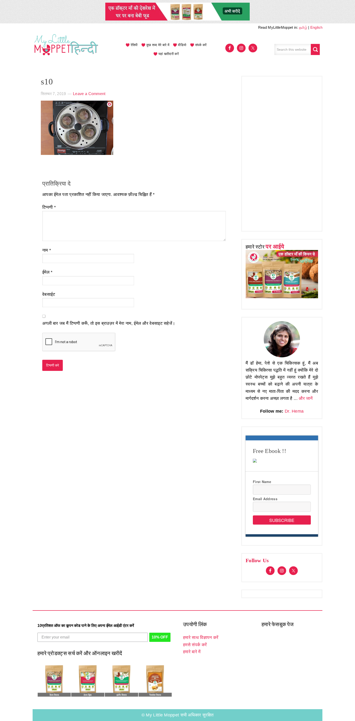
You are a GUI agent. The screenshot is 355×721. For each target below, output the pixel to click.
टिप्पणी (49, 207)
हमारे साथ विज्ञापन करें (200, 637)
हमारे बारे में (191, 651)
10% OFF (160, 637)
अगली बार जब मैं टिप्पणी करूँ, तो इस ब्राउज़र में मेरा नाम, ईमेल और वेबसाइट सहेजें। (108, 323)
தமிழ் (303, 27)
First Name (262, 481)
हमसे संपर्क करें (195, 644)
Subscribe (281, 520)
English (316, 27)
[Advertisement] (282, 152)
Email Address (265, 498)
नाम (46, 250)
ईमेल (47, 272)
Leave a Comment (89, 94)
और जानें (306, 398)
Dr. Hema (294, 411)
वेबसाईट (48, 294)
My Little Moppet (66, 49)
